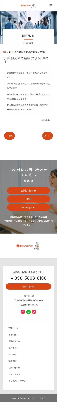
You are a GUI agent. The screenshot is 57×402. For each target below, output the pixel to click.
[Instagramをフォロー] (23, 312)
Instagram (28, 207)
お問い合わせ (28, 190)
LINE (28, 198)
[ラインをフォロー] (28, 312)
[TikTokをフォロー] (34, 312)
